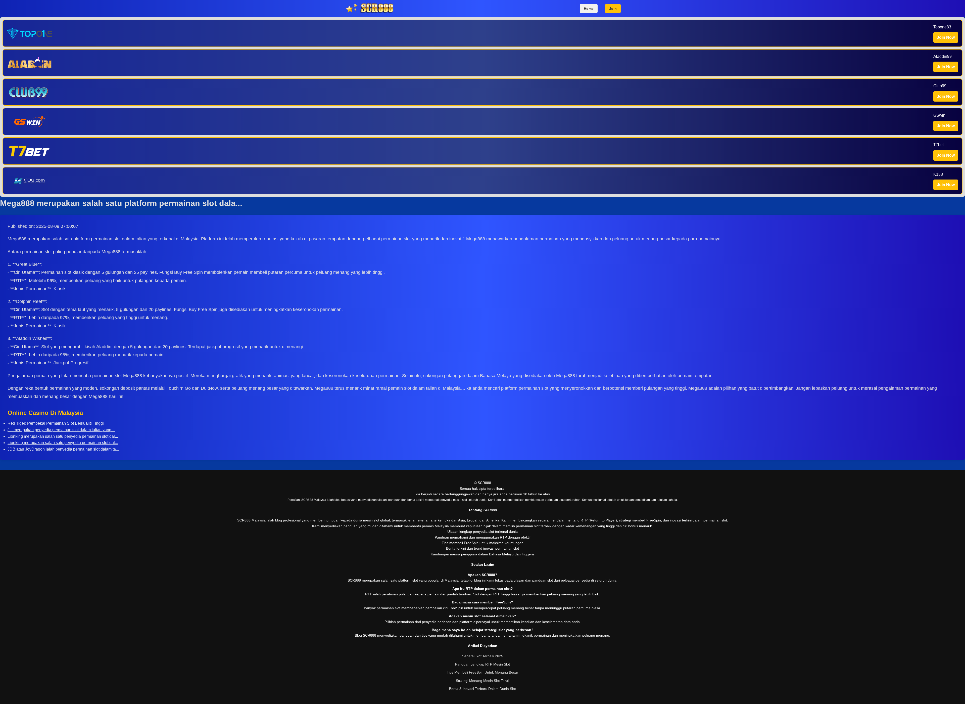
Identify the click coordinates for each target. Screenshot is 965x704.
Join (613, 9)
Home (589, 9)
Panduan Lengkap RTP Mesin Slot (482, 664)
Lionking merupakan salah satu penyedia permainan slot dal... (63, 436)
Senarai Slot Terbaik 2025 (482, 656)
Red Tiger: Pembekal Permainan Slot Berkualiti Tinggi (56, 423)
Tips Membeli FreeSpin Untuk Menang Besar (482, 672)
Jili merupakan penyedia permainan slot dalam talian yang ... (61, 430)
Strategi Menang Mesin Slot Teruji (482, 681)
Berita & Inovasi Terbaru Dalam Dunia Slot (482, 689)
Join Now (946, 37)
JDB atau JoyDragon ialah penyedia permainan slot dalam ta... (63, 449)
